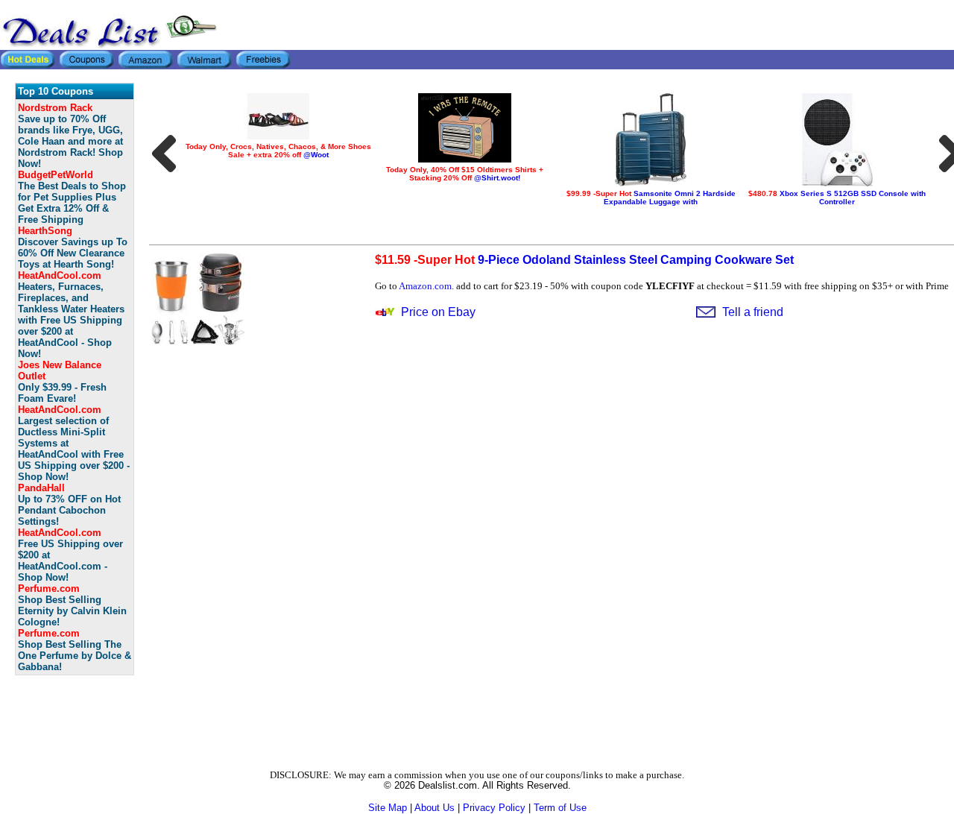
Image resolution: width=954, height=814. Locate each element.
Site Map (387, 807)
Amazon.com (425, 285)
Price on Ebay (438, 312)
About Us (434, 807)
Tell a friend (752, 312)
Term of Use (560, 807)
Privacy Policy (494, 807)
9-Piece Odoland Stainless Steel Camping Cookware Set (584, 259)
